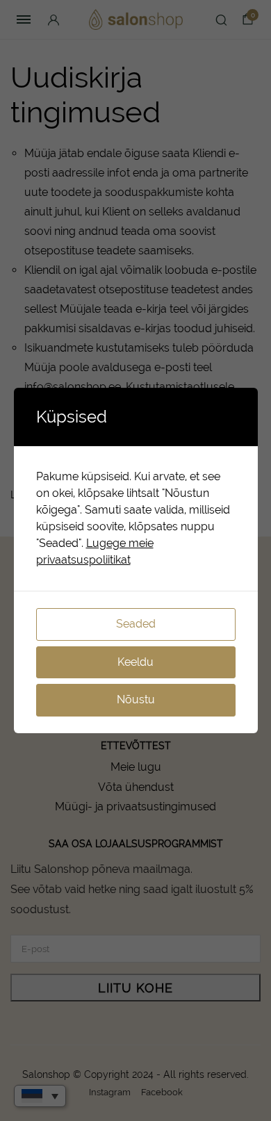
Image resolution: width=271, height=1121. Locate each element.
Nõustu (136, 699)
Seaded (136, 623)
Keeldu (135, 662)
